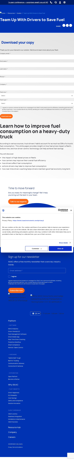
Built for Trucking (13, 361)
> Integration (13, 373)
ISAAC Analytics (13, 329)
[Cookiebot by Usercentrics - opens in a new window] (59, 210)
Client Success (13, 422)
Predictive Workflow (14, 342)
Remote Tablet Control (15, 347)
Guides (19, 13)
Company (12, 432)
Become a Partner (14, 379)
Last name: (3, 69)
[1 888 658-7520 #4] (51, 2)
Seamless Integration (15, 416)
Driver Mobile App (13, 337)
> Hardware (12, 354)
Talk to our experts (18, 201)
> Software (12, 325)
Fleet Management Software (17, 334)
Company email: (5, 53)
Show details (63, 243)
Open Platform (12, 376)
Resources (11, 13)
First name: (3, 61)
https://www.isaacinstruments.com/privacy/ (28, 220)
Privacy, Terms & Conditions (15, 447)
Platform (12, 320)
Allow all (60, 248)
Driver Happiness (13, 392)
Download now (6, 116)
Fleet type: (3, 100)
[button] (35, 313)
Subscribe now (16, 290)
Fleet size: (3, 92)
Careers (11, 437)
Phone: (2, 77)
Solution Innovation (14, 403)
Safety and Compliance (15, 401)
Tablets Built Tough (14, 358)
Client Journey (12, 414)
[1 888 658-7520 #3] (55, 2)
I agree (13, 276)
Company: (3, 84)
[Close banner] (71, 210)
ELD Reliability (12, 395)
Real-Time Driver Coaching (16, 339)
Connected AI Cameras (15, 366)
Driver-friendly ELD (14, 331)
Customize (35, 248)
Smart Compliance (14, 345)
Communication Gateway (16, 363)
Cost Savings (12, 398)
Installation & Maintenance (16, 419)
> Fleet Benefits (13, 389)
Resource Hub (14, 427)
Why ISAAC (13, 384)
